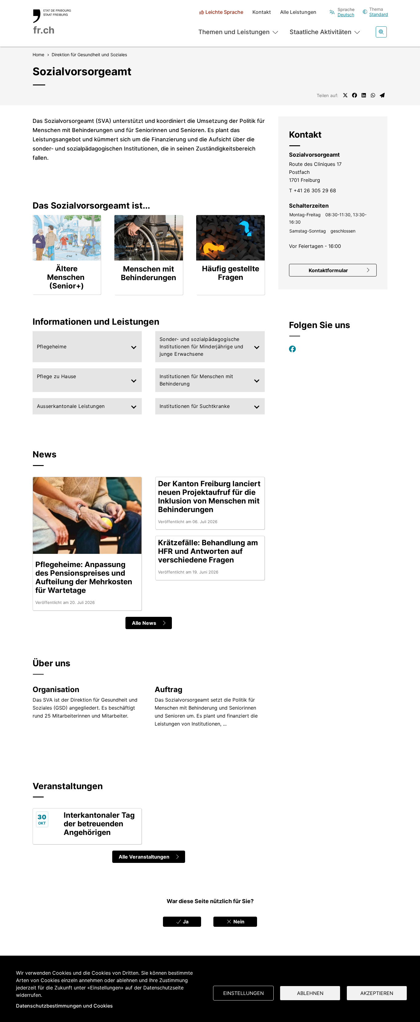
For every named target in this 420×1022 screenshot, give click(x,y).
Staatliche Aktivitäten (320, 32)
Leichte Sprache (224, 12)
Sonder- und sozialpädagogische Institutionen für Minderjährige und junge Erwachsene (201, 346)
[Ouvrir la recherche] (381, 31)
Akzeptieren (376, 993)
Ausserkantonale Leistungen (71, 406)
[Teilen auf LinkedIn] (363, 95)
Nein (238, 921)
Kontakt (261, 12)
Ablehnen (310, 993)
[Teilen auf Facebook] (354, 95)
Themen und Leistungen (234, 32)
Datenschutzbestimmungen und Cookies (64, 1006)
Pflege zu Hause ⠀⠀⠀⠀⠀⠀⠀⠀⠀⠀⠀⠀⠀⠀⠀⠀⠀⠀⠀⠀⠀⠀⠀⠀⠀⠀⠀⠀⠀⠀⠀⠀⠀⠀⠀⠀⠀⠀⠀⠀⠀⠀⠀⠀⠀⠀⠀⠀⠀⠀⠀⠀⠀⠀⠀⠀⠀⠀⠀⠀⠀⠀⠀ (82, 380)
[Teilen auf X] (345, 95)
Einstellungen (243, 993)
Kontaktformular (328, 270)
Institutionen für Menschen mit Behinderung (196, 380)
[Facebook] (292, 349)
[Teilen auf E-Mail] (382, 95)
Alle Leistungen (298, 12)
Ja (185, 921)
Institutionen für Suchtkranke (195, 406)
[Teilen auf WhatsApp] (372, 95)
